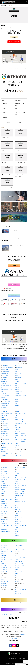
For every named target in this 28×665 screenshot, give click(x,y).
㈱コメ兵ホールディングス (20, 439)
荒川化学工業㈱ (4, 503)
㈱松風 (2, 489)
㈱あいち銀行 (17, 431)
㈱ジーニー (17, 551)
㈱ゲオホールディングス (6, 419)
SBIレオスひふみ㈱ (19, 545)
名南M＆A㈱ (4, 365)
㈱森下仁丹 (17, 529)
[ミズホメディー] (7, 122)
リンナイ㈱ (17, 375)
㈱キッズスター (18, 555)
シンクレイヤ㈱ (18, 451)
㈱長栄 (2, 481)
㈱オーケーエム (18, 507)
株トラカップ (7, 658)
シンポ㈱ (17, 381)
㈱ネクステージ (18, 373)
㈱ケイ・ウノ (17, 447)
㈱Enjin (16, 573)
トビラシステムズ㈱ (5, 383)
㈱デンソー (18, 427)
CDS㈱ (2, 417)
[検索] (23, 2)
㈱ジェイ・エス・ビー (19, 491)
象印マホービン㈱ (18, 517)
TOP (3, 658)
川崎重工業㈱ (4, 529)
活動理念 (20, 658)
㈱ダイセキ (17, 371)
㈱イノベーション (5, 549)
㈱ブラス (3, 421)
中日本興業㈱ (17, 401)
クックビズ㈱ (17, 509)
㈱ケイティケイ (18, 391)
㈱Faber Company (19, 561)
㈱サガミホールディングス (6, 443)
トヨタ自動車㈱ (4, 399)
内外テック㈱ (4, 547)
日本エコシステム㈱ (19, 421)
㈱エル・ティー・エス (5, 579)
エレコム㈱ (17, 513)
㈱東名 (3, 445)
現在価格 (14, 37)
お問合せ (24, 658)
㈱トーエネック (19, 411)
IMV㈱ (2, 493)
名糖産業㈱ (3, 447)
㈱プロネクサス (18, 581)
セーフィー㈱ (4, 569)
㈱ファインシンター (19, 455)
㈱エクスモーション (5, 563)
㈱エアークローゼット (5, 585)
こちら (20, 90)
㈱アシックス (4, 505)
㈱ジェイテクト (18, 403)
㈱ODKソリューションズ (7, 499)
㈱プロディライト (18, 521)
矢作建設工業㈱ (4, 433)
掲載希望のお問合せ (14, 658)
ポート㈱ (17, 547)
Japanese (19, 664)
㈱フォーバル (4, 571)
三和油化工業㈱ (5, 439)
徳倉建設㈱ (17, 405)
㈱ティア (17, 385)
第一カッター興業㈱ (5, 531)
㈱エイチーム (5, 427)
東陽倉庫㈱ (4, 377)
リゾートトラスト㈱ (19, 419)
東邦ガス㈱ (4, 425)
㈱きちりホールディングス (20, 477)
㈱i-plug (16, 515)
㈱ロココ (3, 515)
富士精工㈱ (3, 407)
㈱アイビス (17, 417)
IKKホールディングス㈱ (6, 604)
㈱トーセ (17, 531)
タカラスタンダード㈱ (19, 493)
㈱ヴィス (3, 483)
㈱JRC (16, 533)
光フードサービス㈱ (5, 449)
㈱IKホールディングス (5, 411)
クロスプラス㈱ (4, 405)
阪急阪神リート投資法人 (20, 489)
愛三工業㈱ (3, 451)
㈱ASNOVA (18, 377)
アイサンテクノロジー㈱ (7, 367)
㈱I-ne (16, 475)
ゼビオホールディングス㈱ (6, 614)
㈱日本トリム (4, 523)
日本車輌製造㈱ (5, 429)
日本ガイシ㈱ (4, 381)
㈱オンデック (4, 479)
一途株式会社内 (22, 634)
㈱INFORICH (4, 545)
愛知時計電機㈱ (5, 371)
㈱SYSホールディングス (6, 373)
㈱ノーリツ (17, 519)
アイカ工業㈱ (5, 375)
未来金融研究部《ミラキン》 (11, 663)
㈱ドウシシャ (4, 473)
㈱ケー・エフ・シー (19, 471)
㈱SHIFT (16, 569)
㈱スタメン (4, 441)
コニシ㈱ (17, 473)
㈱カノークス (5, 423)
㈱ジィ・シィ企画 (18, 571)
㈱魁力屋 (3, 501)
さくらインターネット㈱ (20, 467)
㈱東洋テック (17, 535)
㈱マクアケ (17, 575)
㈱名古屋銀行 (17, 365)
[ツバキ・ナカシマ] (20, 122)
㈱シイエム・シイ (6, 369)
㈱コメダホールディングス (20, 383)
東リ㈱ (16, 499)
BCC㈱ (2, 521)
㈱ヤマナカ (3, 379)
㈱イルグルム (17, 483)
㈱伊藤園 (17, 567)
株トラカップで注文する (14, 41)
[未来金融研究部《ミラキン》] (14, 654)
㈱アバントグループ (5, 581)
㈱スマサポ (3, 557)
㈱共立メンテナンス (5, 583)
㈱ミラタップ (4, 511)
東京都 (3, 25)
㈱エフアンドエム (5, 471)
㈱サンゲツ (17, 389)
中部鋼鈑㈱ (17, 369)
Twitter (15, 656)
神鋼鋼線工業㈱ (4, 519)
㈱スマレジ (3, 475)
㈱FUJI (17, 387)
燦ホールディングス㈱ (5, 485)
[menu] (26, 2)
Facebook (12, 656)
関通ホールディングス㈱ (20, 501)
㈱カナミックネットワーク (20, 549)
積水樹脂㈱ (17, 523)
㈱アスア (17, 445)
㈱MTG (17, 393)
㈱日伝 (2, 469)
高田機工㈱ (18, 511)
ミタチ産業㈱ (19, 367)
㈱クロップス (17, 379)
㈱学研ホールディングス (6, 567)
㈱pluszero (3, 555)
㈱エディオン (17, 505)
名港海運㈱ (17, 399)
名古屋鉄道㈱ (4, 431)
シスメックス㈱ (4, 487)
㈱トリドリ (3, 565)
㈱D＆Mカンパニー (5, 477)
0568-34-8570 (14, 638)
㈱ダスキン (3, 491)
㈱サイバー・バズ (18, 593)
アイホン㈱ (3, 393)
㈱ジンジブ (3, 513)
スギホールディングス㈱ (20, 433)
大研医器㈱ (4, 467)
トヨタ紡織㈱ (17, 429)
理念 (5, 256)
